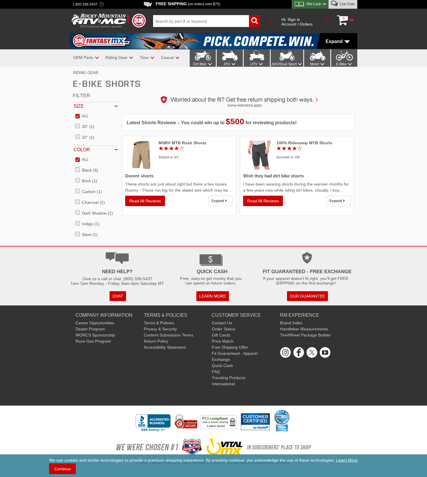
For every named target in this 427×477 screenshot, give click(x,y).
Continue (62, 469)
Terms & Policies (159, 323)
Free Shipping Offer (230, 347)
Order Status (223, 329)
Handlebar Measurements (304, 329)
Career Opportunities (95, 323)
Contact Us (222, 323)
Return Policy (156, 341)
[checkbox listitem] (82, 116)
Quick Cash (222, 365)
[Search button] (254, 21)
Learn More (347, 460)
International (223, 383)
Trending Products (228, 377)
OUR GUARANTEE (307, 296)
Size (78, 106)
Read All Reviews (145, 201)
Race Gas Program (93, 341)
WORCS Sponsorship (95, 335)
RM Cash (313, 4)
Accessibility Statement (165, 347)
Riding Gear (85, 73)
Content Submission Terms (168, 335)
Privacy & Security (160, 329)
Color (81, 149)
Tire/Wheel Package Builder (305, 335)
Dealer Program (90, 329)
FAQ (216, 371)
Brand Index (291, 323)
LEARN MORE (212, 296)
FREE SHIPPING (188, 3)
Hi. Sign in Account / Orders (297, 21)
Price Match (223, 341)
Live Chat (346, 4)
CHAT (117, 296)
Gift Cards (221, 335)
